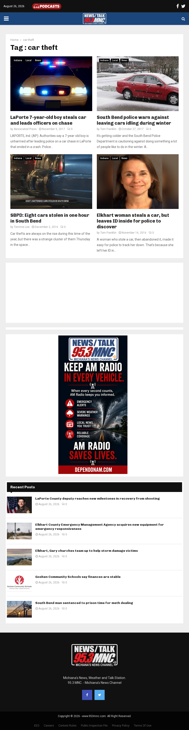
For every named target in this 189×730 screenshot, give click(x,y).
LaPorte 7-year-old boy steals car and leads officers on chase (48, 120)
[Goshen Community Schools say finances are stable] (19, 583)
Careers (49, 725)
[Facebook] (87, 695)
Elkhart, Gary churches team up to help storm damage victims (86, 551)
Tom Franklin (108, 129)
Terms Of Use (142, 725)
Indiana (18, 60)
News (38, 60)
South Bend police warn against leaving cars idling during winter (134, 120)
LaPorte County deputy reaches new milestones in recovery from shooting (97, 499)
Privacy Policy (121, 725)
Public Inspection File (94, 725)
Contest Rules (67, 725)
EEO (36, 725)
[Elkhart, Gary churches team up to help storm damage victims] (19, 557)
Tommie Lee (22, 227)
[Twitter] (99, 695)
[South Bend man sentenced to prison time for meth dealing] (19, 609)
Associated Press (25, 129)
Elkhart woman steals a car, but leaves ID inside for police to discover (133, 220)
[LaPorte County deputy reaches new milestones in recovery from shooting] (19, 505)
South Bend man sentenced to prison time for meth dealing (84, 603)
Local (29, 60)
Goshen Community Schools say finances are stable (78, 577)
